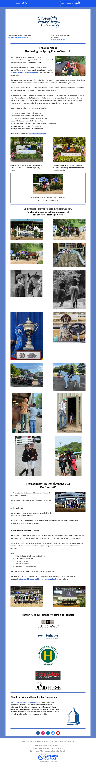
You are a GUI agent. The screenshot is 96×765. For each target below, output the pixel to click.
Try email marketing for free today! (48, 761)
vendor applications (51, 579)
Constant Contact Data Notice (53, 748)
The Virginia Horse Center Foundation (24, 702)
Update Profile (37, 748)
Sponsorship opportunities (30, 579)
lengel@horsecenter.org (44, 751)
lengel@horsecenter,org (58, 40)
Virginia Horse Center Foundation (18, 37)
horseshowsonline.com (37, 134)
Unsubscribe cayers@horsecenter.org (48, 745)
